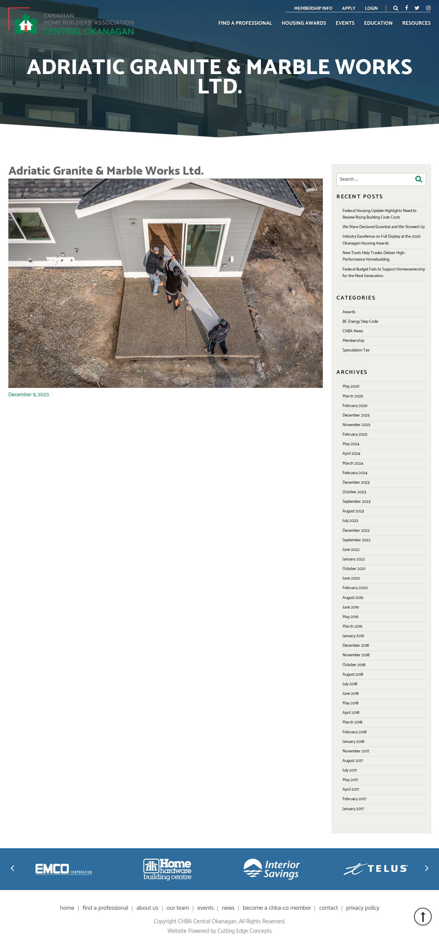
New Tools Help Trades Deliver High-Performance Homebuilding (374, 256)
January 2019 (353, 636)
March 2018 (352, 722)
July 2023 (350, 520)
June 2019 (351, 607)
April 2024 (351, 453)
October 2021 (354, 568)
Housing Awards (304, 23)
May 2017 (350, 780)
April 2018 (351, 712)
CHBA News (353, 331)
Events (345, 23)
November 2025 (356, 425)
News (228, 908)
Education (378, 23)
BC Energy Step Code (360, 321)
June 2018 (351, 693)
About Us (147, 908)
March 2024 (353, 463)
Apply (348, 8)
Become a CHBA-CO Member (277, 908)
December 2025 (356, 415)
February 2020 (355, 588)
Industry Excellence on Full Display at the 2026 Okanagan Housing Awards (381, 240)
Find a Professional (245, 23)
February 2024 (355, 473)
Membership (353, 340)
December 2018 (356, 645)
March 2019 (352, 626)
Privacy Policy (362, 908)
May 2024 (351, 444)
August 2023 (353, 511)
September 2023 (356, 501)
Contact (328, 908)
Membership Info (313, 8)
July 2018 (350, 684)
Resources (416, 23)
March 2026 (353, 396)
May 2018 (350, 703)
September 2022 (357, 540)
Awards (349, 312)
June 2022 (351, 549)
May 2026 (351, 386)
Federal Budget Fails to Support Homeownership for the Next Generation (384, 272)
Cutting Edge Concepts (245, 931)
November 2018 (356, 655)
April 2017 (351, 789)
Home (67, 908)
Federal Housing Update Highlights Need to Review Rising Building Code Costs (380, 214)
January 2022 (354, 559)
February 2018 (354, 732)
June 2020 (351, 578)
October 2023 (354, 492)
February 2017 (354, 799)
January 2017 (353, 809)
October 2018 (354, 665)
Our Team (178, 908)
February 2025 (355, 434)
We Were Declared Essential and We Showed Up (384, 227)
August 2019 (353, 597)
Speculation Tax (356, 350)
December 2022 (356, 530)
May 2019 (350, 617)
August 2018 (353, 674)
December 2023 (356, 482)
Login (371, 8)
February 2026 (355, 405)
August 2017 (353, 760)
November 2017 (356, 751)
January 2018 (353, 741)
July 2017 (350, 770)
